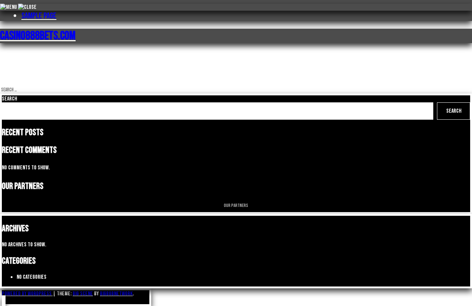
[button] (4, 300)
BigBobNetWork (116, 293)
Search (9, 98)
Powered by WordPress (27, 293)
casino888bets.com (38, 36)
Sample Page (38, 16)
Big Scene (83, 293)
